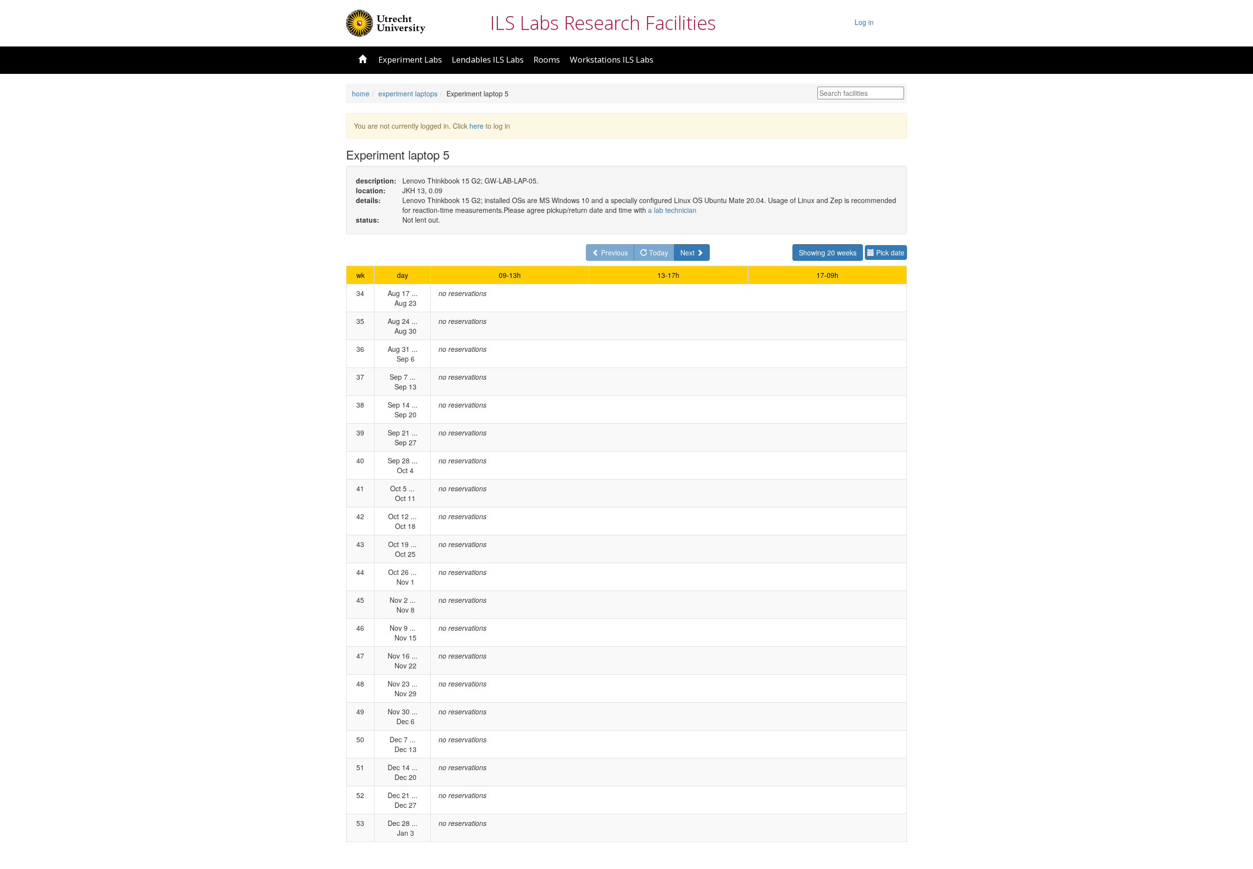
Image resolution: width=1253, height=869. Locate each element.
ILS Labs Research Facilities (603, 22)
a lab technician (672, 210)
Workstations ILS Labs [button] (611, 59)
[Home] (385, 22)
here (476, 126)
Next (688, 252)
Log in (864, 22)
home (361, 93)
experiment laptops (408, 93)
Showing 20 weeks (828, 252)
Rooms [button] (547, 59)
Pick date (889, 252)
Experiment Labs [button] (410, 59)
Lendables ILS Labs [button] (488, 59)
